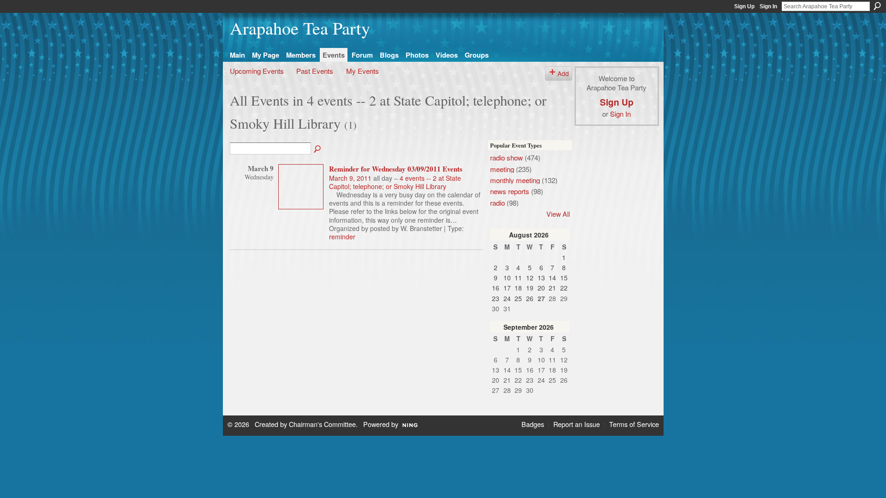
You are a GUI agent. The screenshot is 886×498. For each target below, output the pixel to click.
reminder (342, 236)
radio (497, 202)
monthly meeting (515, 180)
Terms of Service (634, 424)
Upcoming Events (257, 70)
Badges (532, 424)
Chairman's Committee (322, 424)
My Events (362, 70)
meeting (502, 169)
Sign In (768, 6)
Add (563, 73)
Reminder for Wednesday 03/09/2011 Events (395, 169)
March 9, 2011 (350, 178)
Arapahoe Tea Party (300, 28)
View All (558, 214)
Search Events (318, 149)
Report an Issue (576, 424)
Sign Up (744, 6)
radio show (506, 157)
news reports (509, 191)
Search (877, 6)
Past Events (314, 70)
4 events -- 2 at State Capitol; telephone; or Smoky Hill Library (395, 182)
